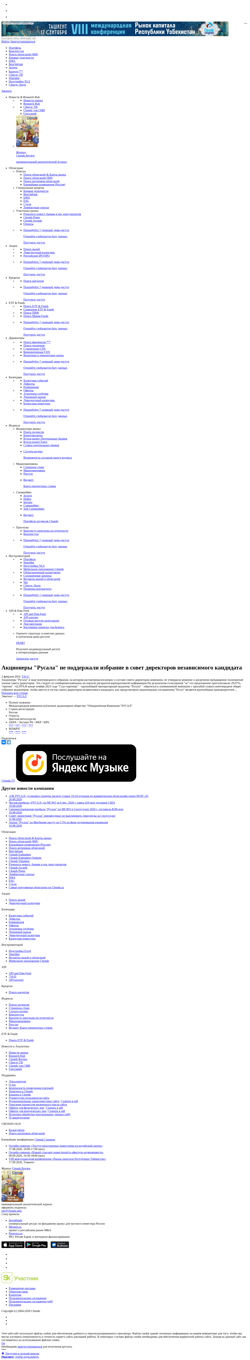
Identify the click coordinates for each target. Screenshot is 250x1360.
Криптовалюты (33, 435)
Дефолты (29, 383)
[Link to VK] (10, 1263)
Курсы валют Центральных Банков (45, 438)
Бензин (27, 502)
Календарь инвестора (36, 403)
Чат (25, 582)
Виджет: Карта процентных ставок (31, 1027)
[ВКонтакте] (3, 742)
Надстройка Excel (20, 951)
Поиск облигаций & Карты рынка (44, 174)
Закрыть (6, 90)
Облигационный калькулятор (41, 572)
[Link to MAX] (10, 1267)
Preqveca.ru (16, 1233)
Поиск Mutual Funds (35, 316)
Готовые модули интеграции (41, 620)
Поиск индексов (33, 432)
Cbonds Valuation (19, 861)
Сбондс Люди (17, 84)
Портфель (15, 47)
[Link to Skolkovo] (20, 1282)
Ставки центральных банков (41, 445)
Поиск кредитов (33, 280)
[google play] (36, 1247)
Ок (3, 1343)
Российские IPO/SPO (36, 255)
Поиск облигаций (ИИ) (23, 54)
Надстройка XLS (19, 81)
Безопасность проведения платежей (31, 1088)
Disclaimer (15, 1304)
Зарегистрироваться (22, 41)
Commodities (31, 505)
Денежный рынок (34, 397)
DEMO (20, 642)
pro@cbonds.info (11, 1210)
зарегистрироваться (29, 1346)
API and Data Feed (34, 614)
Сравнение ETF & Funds (38, 309)
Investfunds (15, 1220)
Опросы (28, 223)
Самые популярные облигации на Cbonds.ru (36, 887)
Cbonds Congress (45, 1139)
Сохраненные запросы (37, 575)
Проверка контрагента (37, 588)
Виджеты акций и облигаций (41, 579)
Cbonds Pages (31, 217)
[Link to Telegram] (10, 1254)
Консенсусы (16, 51)
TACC (25, 676)
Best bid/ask (16, 64)
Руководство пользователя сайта (29, 1097)
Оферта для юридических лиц (27, 1111)
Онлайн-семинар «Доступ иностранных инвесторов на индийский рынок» (56, 1145)
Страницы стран (33, 467)
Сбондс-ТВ (16, 74)
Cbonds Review (18, 1059)
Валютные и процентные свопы (43, 355)
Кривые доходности (21, 57)
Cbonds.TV (8, 780)
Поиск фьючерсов (37, 342)
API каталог (30, 617)
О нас (12, 1084)
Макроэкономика (34, 470)
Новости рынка (33, 100)
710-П (12, 976)
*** (11, 725)
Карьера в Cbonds (20, 1094)
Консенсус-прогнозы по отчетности (45, 530)
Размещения (31, 387)
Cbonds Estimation (20, 854)
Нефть (27, 498)
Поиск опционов (34, 345)
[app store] (13, 1247)
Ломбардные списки (36, 207)
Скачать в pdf (69, 1101)
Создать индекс (18, 1011)
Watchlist (14, 78)
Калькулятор (17, 1130)
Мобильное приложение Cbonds (43, 569)
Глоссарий (29, 113)
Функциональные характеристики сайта (34, 1101)
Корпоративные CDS (36, 352)
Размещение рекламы (22, 1288)
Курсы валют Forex (35, 441)
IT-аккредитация (19, 1117)
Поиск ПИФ (31, 312)
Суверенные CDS (34, 348)
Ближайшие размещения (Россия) (44, 184)
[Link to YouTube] (10, 1258)
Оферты (28, 390)
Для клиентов (17, 1081)
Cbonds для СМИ (34, 110)
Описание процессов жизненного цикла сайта (38, 1104)
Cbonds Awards (32, 220)
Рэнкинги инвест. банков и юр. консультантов (52, 214)
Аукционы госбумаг (36, 393)
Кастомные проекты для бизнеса (43, 627)
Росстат (28, 473)
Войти (5, 41)
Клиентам (15, 1294)
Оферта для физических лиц (26, 1107)
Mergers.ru (15, 1226)
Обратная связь (18, 1291)
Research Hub (31, 103)
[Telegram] (9, 742)
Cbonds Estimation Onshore (25, 857)
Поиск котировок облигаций (41, 181)
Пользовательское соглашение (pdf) (31, 1301)
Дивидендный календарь (39, 252)
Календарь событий (35, 380)
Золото (13, 67)
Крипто (16, 71)
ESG (26, 200)
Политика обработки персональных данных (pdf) (39, 1114)
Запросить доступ (27, 658)
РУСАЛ (22, 696)
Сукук (27, 204)
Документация (32, 623)
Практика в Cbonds (21, 1091)
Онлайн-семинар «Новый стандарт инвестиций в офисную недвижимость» (56, 1152)
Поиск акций (31, 249)
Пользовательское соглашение (27, 1298)
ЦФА (12, 60)
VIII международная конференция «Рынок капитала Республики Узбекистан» (57, 1158)
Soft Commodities (33, 508)
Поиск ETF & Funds (35, 306)
